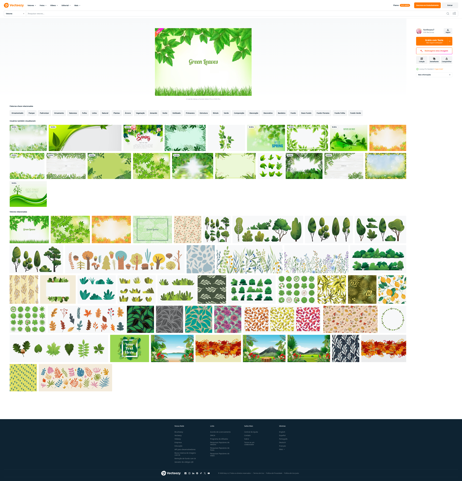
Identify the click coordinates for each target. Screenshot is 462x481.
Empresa (178, 442)
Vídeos (53, 5)
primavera (190, 113)
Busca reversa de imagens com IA (185, 454)
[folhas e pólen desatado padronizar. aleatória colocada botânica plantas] (23, 377)
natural (105, 113)
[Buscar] (447, 13)
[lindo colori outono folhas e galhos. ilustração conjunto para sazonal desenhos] (86, 319)
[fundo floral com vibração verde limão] (235, 166)
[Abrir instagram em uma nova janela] (189, 473)
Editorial (65, 5)
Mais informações (424, 75)
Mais (76, 5)
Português (283, 439)
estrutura (204, 113)
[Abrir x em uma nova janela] (205, 473)
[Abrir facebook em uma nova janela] (185, 473)
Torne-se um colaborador (249, 443)
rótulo (215, 113)
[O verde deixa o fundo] (29, 229)
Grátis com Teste (434, 41)
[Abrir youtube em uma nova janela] (209, 473)
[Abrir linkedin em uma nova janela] (193, 473)
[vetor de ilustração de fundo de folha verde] (109, 166)
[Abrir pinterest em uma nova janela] (197, 473)
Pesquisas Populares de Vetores (219, 443)
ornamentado (17, 113)
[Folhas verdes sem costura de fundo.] (27, 166)
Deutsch (282, 442)
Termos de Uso (258, 473)
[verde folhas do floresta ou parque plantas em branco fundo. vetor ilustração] (59, 348)
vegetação (140, 113)
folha (84, 113)
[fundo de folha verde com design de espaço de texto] (307, 138)
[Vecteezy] (14, 5)
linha (94, 113)
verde (226, 113)
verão (164, 113)
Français (282, 446)
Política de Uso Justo (291, 473)
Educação (178, 446)
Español (282, 435)
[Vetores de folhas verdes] (226, 138)
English (282, 432)
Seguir (448, 32)
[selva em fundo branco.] (304, 166)
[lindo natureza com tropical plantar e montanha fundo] (264, 348)
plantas (117, 113)
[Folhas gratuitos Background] (129, 348)
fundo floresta (323, 113)
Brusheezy (179, 432)
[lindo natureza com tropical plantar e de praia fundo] (172, 348)
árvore (128, 113)
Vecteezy (178, 435)
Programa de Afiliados (219, 439)
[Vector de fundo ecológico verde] (28, 194)
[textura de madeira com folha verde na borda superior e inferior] (66, 166)
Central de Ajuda (251, 432)
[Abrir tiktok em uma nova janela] (201, 473)
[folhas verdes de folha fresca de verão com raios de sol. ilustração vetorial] (192, 166)
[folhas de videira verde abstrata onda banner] (85, 138)
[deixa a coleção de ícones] (271, 166)
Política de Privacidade (274, 473)
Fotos (42, 5)
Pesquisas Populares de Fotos (219, 449)
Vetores (31, 5)
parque (32, 113)
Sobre (246, 439)
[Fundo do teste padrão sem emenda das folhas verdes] (152, 229)
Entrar (450, 5)
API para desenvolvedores (185, 449)
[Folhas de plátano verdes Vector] (151, 166)
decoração (254, 113)
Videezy (178, 439)
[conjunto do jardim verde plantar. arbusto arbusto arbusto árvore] (177, 289)
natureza (73, 113)
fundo (293, 113)
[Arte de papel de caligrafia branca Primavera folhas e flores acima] (143, 138)
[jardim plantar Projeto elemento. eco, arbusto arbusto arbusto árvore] (97, 289)
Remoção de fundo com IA (185, 458)
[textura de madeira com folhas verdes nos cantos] (343, 166)
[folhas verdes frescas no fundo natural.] (266, 138)
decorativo (268, 113)
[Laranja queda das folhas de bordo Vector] (387, 138)
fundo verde (355, 113)
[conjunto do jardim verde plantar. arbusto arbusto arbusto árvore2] (137, 289)
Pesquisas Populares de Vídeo (219, 454)
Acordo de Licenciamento (220, 432)
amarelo (153, 113)
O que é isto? (438, 69)
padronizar (44, 113)
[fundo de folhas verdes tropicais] (185, 138)
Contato (247, 435)
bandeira (281, 113)
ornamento (59, 113)
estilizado (177, 113)
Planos (396, 5)
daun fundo (306, 113)
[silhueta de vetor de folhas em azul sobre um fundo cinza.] (201, 259)
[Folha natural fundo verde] (348, 138)
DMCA (212, 435)
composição (239, 113)
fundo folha (340, 113)
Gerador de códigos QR (184, 462)
